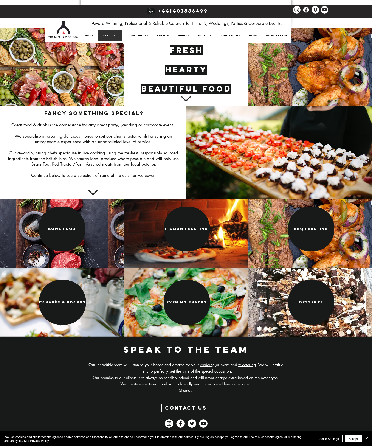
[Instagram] (297, 10)
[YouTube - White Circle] (203, 423)
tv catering (247, 364)
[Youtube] (324, 10)
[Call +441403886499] (151, 11)
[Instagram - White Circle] (169, 423)
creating (54, 136)
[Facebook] (306, 10)
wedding (208, 364)
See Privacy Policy (36, 440)
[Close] (366, 439)
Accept (353, 439)
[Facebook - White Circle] (180, 423)
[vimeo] (315, 10)
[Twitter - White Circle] (192, 423)
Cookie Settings (328, 439)
